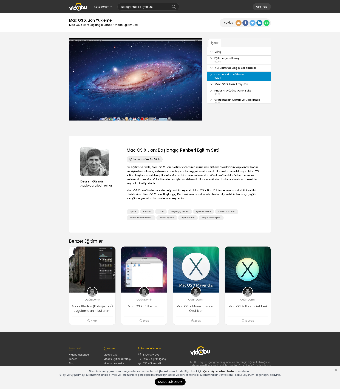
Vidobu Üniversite (114, 363)
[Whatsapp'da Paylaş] (267, 23)
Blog (71, 363)
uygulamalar (188, 217)
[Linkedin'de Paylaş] (259, 23)
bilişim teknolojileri (211, 217)
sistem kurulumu (226, 211)
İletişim (73, 359)
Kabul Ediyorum (170, 382)
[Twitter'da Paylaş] (253, 23)
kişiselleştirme (167, 217)
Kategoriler (101, 6)
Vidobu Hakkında (79, 354)
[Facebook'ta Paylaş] (245, 23)
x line (160, 211)
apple (133, 211)
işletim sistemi (203, 211)
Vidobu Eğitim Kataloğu (117, 359)
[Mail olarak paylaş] (239, 23)
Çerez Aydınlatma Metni (218, 371)
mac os (147, 211)
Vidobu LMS (110, 354)
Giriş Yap (261, 6)
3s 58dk (146, 159)
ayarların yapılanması (141, 217)
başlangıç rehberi (180, 211)
